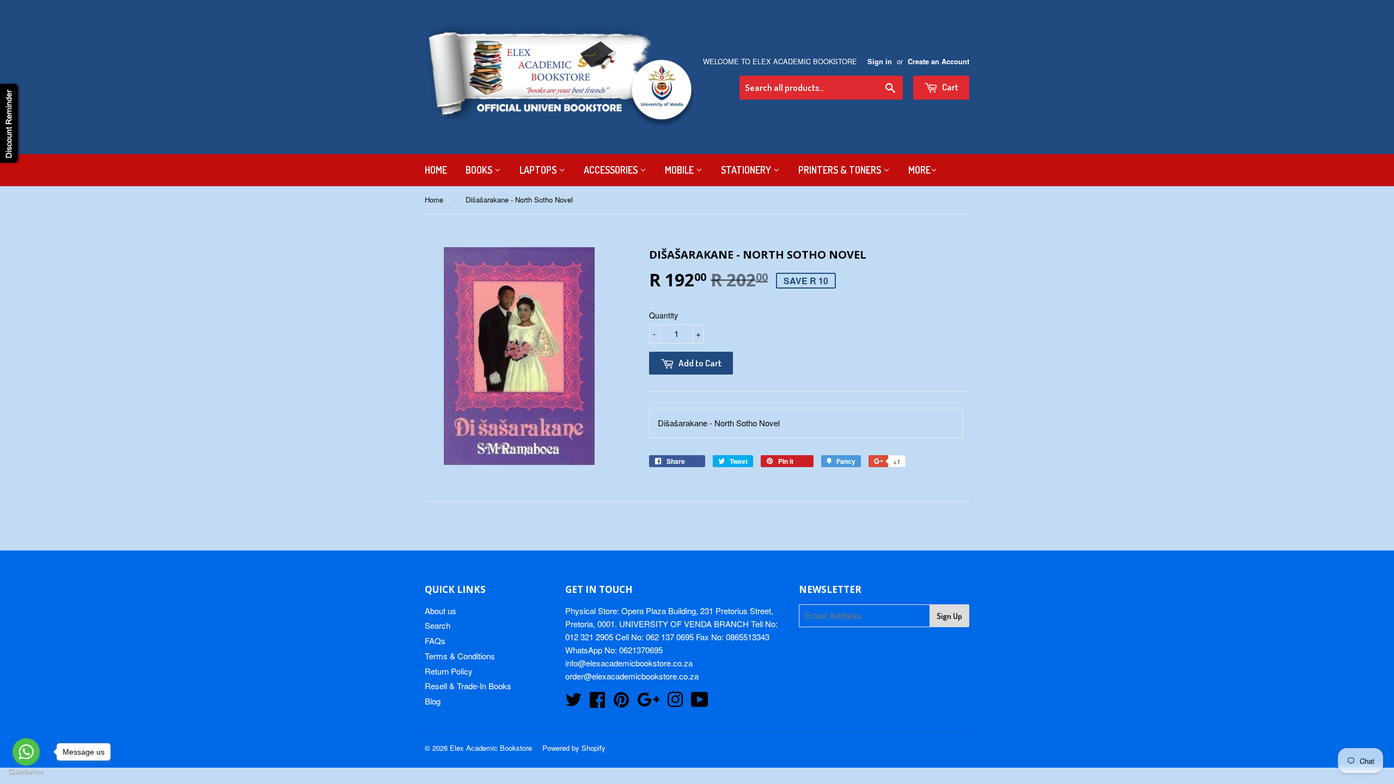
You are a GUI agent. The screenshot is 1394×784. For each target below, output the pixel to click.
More (919, 170)
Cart (949, 87)
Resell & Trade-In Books (468, 685)
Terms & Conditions (460, 655)
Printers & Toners (840, 170)
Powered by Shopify (574, 748)
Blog (433, 701)
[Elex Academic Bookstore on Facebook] (597, 702)
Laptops (539, 170)
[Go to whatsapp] (26, 751)
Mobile (680, 170)
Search (437, 625)
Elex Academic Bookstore (491, 748)
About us (440, 610)
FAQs (435, 640)
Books (480, 170)
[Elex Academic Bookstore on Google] (648, 702)
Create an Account (938, 61)
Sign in (879, 61)
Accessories (612, 170)
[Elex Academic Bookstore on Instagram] (675, 702)
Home (436, 170)
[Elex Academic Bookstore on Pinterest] (621, 702)
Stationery (747, 170)
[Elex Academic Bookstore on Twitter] (573, 702)
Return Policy (449, 671)
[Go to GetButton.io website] (26, 772)
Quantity (663, 315)
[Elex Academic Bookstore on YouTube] (699, 702)
